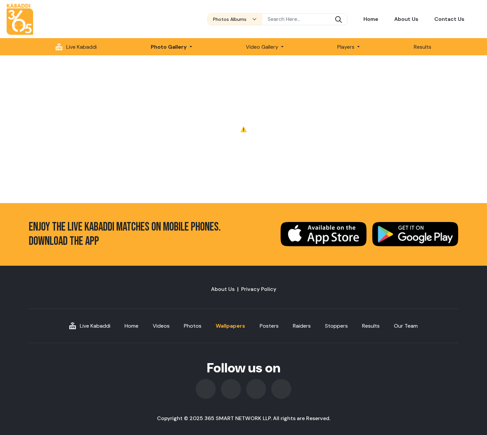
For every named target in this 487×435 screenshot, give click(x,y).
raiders (302, 325)
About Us (406, 19)
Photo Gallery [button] (169, 46)
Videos (161, 325)
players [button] (346, 46)
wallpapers (230, 325)
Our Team (406, 325)
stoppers (336, 325)
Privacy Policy (258, 289)
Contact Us (449, 19)
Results (422, 46)
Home (370, 19)
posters (269, 325)
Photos (192, 325)
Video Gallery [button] (263, 46)
